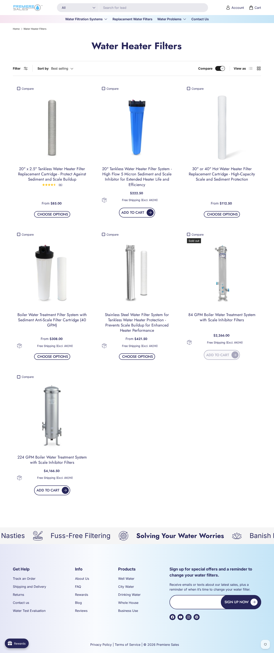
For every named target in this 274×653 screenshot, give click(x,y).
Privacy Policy (101, 645)
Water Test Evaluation (29, 611)
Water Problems (169, 19)
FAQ (78, 587)
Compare (205, 68)
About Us (82, 579)
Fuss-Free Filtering (61, 536)
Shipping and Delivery (29, 587)
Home (16, 29)
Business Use (128, 611)
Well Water (126, 579)
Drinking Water (129, 595)
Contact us (21, 603)
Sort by (43, 68)
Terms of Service (127, 645)
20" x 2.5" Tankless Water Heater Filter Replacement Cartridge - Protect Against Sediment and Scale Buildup (52, 174)
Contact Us (200, 19)
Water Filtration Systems (84, 19)
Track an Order (24, 579)
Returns (18, 595)
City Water (126, 587)
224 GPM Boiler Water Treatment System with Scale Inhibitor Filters (52, 459)
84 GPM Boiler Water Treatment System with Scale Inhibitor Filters (222, 317)
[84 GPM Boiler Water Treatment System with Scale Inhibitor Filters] (222, 273)
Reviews (81, 611)
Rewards (81, 595)
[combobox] (132, 7)
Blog (78, 603)
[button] (255, 7)
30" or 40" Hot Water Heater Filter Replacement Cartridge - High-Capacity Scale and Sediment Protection (222, 174)
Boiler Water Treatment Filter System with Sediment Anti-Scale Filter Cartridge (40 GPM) (52, 320)
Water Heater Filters (34, 29)
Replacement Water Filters (132, 19)
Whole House (128, 603)
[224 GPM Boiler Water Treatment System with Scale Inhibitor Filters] (52, 415)
